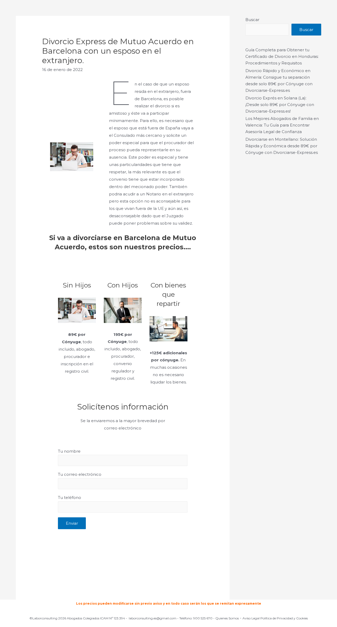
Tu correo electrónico (79, 474)
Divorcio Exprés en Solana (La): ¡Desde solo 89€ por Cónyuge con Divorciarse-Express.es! (279, 104)
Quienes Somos (227, 618)
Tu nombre (69, 451)
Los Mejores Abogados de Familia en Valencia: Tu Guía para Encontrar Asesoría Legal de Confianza (282, 125)
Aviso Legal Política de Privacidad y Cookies (275, 618)
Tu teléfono (69, 497)
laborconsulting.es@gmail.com (152, 618)
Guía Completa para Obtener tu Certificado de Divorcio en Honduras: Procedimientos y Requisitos (282, 56)
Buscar (252, 19)
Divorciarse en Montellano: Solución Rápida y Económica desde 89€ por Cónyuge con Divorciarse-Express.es (281, 146)
